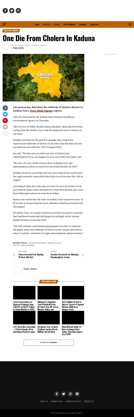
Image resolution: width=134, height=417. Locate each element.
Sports (57, 24)
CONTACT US (89, 401)
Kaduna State (55, 243)
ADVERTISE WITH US (73, 401)
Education (94, 24)
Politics (46, 24)
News (37, 24)
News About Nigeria (41, 110)
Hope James (18, 48)
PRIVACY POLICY (57, 401)
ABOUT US (44, 401)
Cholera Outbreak (38, 243)
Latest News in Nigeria (24, 245)
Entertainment (69, 24)
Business (82, 24)
